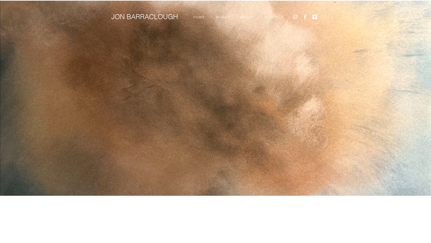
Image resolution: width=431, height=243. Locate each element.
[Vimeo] (315, 17)
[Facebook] (305, 17)
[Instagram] (295, 17)
